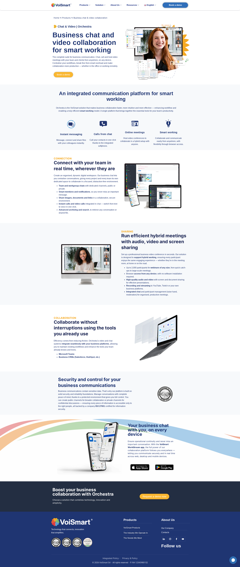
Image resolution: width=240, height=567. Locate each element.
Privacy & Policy (130, 558)
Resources (132, 5)
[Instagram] (170, 539)
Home (56, 18)
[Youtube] (182, 539)
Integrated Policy (111, 558)
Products (84, 5)
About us (115, 5)
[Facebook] (176, 539)
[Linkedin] (163, 539)
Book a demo (175, 5)
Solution (99, 5)
